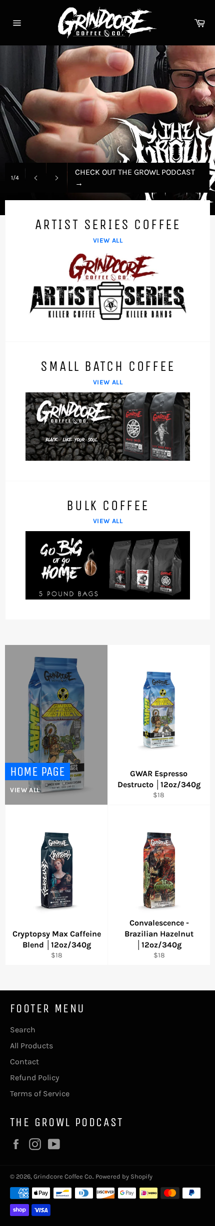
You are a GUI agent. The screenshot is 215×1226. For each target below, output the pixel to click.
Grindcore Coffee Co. (63, 1176)
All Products (31, 1045)
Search (23, 1029)
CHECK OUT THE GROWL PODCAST (135, 177)
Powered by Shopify (124, 1176)
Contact (24, 1061)
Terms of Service (40, 1093)
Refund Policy (34, 1077)
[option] (107, 130)
